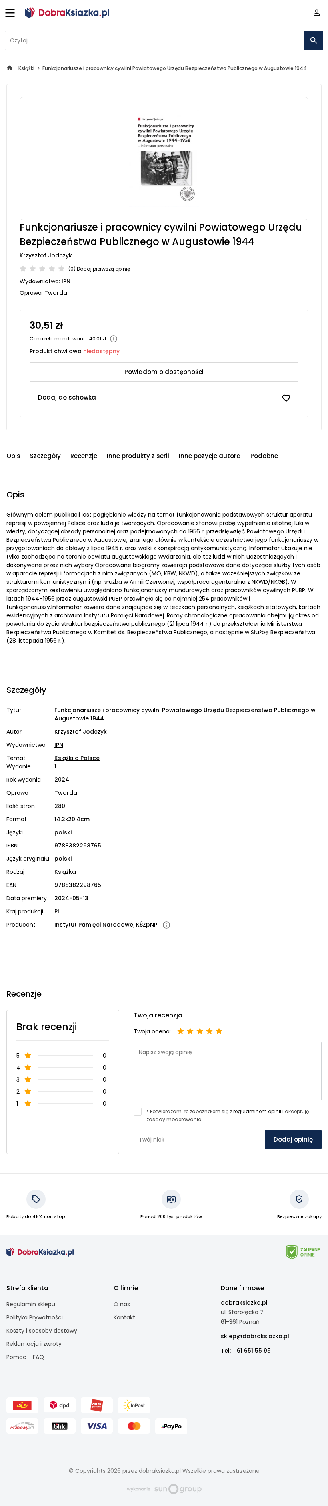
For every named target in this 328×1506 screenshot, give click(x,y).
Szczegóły (45, 456)
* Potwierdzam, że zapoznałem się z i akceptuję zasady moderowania (227, 1115)
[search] (313, 40)
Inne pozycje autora (210, 456)
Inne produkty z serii (138, 456)
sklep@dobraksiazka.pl (255, 1336)
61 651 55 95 (254, 1351)
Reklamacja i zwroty (34, 1344)
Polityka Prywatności (34, 1317)
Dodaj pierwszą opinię (103, 268)
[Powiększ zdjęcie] (164, 158)
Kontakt (124, 1317)
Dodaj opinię (293, 1139)
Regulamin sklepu (30, 1304)
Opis (13, 456)
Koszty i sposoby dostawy (41, 1331)
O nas (122, 1304)
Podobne (264, 456)
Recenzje (83, 456)
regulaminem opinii (257, 1111)
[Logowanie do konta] (317, 13)
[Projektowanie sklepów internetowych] (164, 1488)
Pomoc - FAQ (25, 1357)
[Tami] (67, 13)
